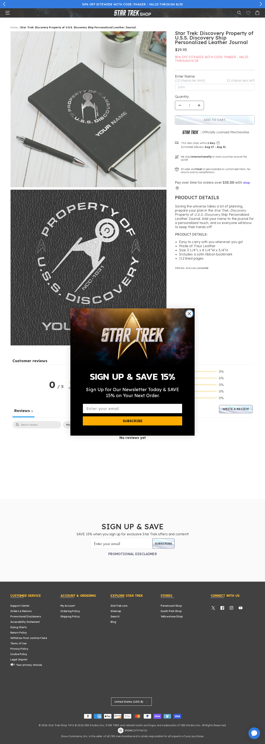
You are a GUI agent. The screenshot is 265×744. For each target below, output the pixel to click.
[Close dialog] (189, 313)
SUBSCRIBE (132, 421)
